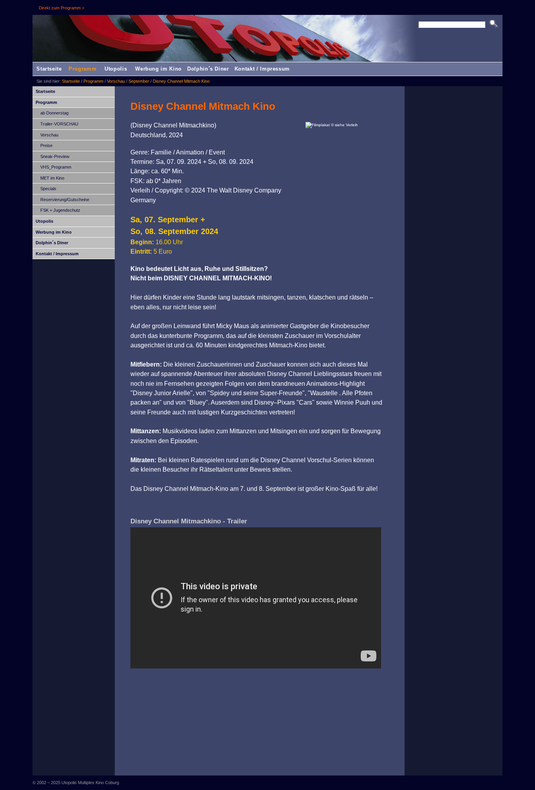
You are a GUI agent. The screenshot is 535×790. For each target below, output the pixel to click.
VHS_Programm (55, 167)
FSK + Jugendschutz (60, 210)
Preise (46, 145)
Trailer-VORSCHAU (59, 124)
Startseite (49, 69)
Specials (48, 188)
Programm (82, 69)
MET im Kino (52, 178)
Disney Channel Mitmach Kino (181, 81)
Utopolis (116, 69)
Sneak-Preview (54, 156)
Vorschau (116, 81)
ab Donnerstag (54, 113)
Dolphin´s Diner (208, 69)
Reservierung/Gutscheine (64, 199)
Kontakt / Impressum (262, 69)
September (138, 81)
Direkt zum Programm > (61, 7)
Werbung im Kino (158, 69)
